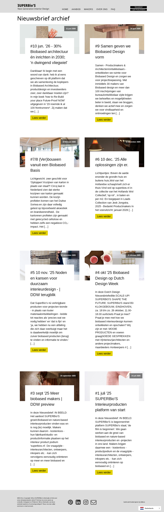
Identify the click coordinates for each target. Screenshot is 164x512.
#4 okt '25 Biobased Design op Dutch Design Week (112, 278)
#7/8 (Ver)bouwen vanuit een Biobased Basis (48, 165)
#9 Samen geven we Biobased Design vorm (113, 51)
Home (65, 9)
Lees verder (39, 117)
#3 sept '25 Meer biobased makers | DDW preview (46, 398)
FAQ (113, 9)
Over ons (102, 9)
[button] (149, 508)
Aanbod (76, 9)
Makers (88, 9)
